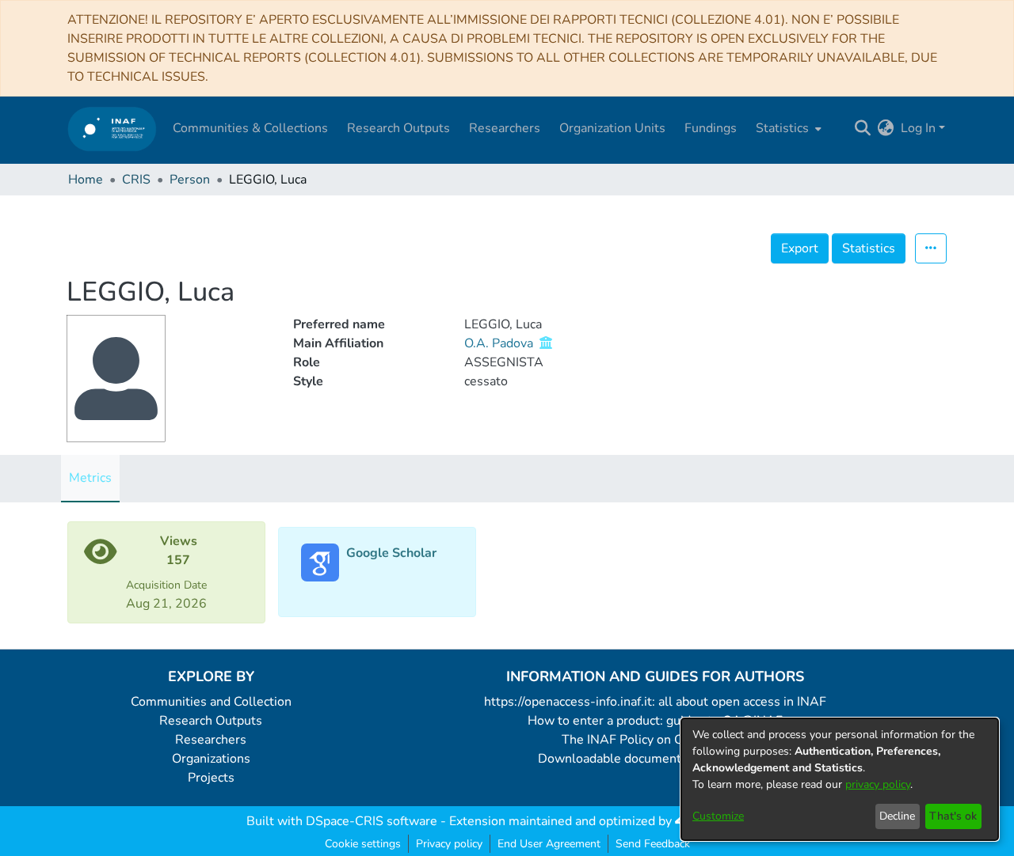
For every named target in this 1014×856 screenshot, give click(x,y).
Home (85, 179)
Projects (211, 777)
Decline (897, 816)
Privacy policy (449, 843)
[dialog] (839, 779)
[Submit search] (863, 128)
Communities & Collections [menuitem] (250, 128)
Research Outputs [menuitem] (398, 128)
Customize (718, 816)
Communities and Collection (211, 701)
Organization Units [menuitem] (612, 128)
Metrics (90, 478)
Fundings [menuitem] (710, 128)
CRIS (136, 179)
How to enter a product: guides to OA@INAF (655, 720)
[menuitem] (787, 128)
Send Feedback (653, 843)
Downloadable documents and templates (655, 758)
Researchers (210, 739)
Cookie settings (363, 843)
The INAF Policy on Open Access (655, 739)
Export (799, 248)
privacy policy (877, 784)
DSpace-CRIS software (371, 821)
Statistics (868, 248)
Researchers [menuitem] (504, 128)
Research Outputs (210, 720)
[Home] (112, 128)
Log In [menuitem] (918, 128)
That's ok (953, 816)
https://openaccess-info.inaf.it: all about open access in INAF (655, 701)
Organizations (211, 758)
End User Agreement (548, 843)
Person (190, 179)
